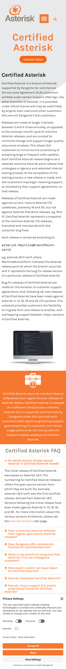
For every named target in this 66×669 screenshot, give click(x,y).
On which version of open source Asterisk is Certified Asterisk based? (33, 462)
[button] (44, 18)
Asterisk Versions (21, 521)
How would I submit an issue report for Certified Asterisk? (33, 569)
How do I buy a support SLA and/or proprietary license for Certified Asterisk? (30, 588)
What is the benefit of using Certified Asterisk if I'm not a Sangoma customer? (32, 557)
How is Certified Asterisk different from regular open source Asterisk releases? (30, 534)
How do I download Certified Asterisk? (34, 578)
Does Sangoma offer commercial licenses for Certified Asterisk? (30, 545)
